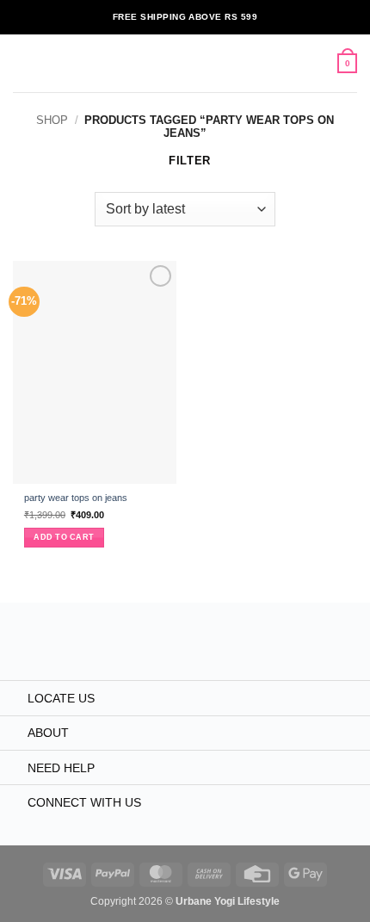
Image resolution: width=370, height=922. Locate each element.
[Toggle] (13, 699)
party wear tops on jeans (75, 497)
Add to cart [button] (64, 537)
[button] (21, 63)
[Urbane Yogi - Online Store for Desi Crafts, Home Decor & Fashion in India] (185, 63)
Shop (52, 120)
